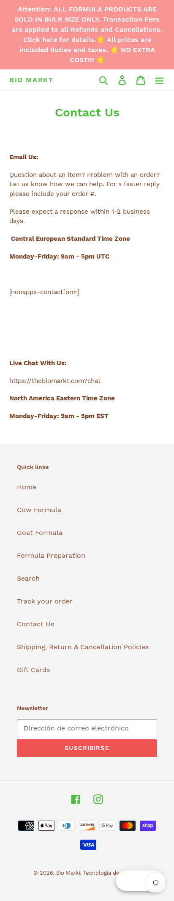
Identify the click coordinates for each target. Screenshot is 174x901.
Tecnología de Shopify (112, 873)
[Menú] (159, 79)
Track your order (45, 601)
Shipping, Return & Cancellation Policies (83, 647)
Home (26, 487)
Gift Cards (33, 670)
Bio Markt (31, 80)
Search (28, 578)
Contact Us (35, 624)
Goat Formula (40, 533)
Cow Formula (39, 510)
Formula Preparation (51, 555)
